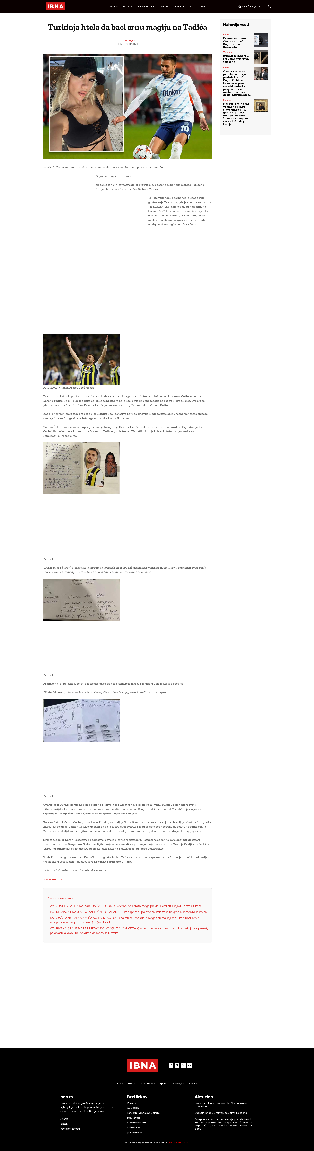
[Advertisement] (67, 224)
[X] (183, 1065)
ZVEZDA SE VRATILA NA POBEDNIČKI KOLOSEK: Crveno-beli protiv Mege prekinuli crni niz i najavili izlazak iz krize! (126, 906)
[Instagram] (177, 1065)
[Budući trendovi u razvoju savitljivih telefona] (261, 57)
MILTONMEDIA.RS (179, 1142)
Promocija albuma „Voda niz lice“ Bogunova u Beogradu (235, 42)
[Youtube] (189, 1065)
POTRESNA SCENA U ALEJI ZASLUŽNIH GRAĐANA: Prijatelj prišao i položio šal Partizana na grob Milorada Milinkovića (128, 912)
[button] (269, 6)
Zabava (227, 100)
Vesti (226, 34)
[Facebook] (171, 1065)
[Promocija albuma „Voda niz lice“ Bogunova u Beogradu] (261, 40)
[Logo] (55, 6)
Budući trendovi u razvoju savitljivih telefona (236, 58)
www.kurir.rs (52, 879)
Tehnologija (127, 40)
